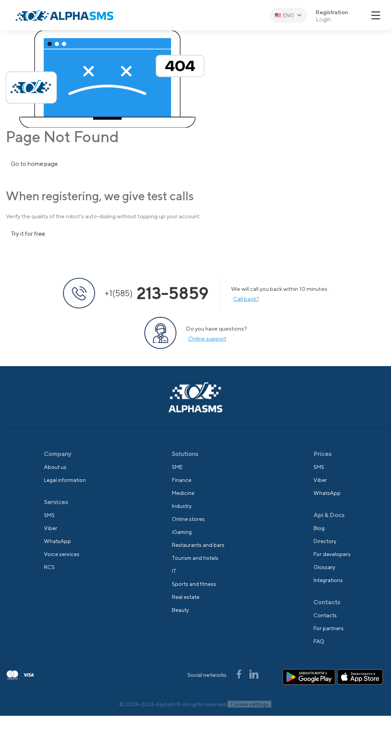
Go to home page (34, 163)
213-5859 (156, 293)
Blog (319, 528)
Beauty (180, 610)
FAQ (318, 641)
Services (56, 502)
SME (177, 467)
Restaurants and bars (198, 545)
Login (323, 19)
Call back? (246, 298)
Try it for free (28, 233)
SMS (49, 515)
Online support (207, 338)
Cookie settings (249, 704)
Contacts (325, 615)
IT (174, 571)
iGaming (182, 532)
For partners (328, 628)
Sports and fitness (194, 584)
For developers (332, 554)
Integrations (328, 580)
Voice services (61, 554)
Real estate (185, 597)
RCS (49, 567)
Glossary (324, 567)
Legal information (65, 480)
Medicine (183, 493)
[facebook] (239, 673)
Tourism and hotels (195, 558)
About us (55, 467)
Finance (181, 480)
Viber (50, 528)
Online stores (188, 519)
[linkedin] (254, 673)
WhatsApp (57, 541)
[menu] (375, 15)
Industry (182, 506)
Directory (324, 541)
